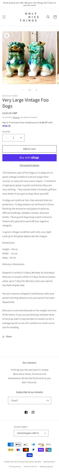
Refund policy (49, 462)
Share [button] (9, 336)
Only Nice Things (17, 462)
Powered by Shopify (33, 462)
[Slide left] (22, 90)
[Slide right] (36, 90)
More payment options (29, 165)
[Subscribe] (47, 400)
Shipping (16, 117)
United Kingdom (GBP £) (28, 433)
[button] (3, 17)
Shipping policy (46, 466)
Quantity (6, 131)
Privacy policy (15, 466)
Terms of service (30, 466)
